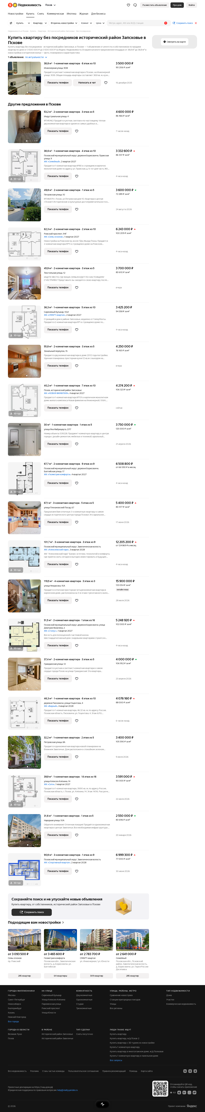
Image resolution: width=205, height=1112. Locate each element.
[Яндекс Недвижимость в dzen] (190, 1071)
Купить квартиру (118, 1034)
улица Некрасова (52, 586)
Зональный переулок (54, 351)
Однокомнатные (84, 999)
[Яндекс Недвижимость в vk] (185, 1071)
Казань (11, 1012)
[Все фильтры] (11, 23)
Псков (47, 390)
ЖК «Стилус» (50, 631)
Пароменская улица (51, 1004)
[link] (191, 5)
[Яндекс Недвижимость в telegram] (195, 1071)
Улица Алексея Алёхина (53, 999)
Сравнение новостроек (121, 995)
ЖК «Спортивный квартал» (57, 862)
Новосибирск (14, 1004)
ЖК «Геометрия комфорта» (57, 474)
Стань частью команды (53, 1071)
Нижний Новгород (17, 1017)
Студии (79, 1004)
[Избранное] (128, 5)
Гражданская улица (53, 664)
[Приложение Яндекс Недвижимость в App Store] (179, 1092)
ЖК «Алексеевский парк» (56, 549)
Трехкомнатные (84, 1008)
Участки (170, 999)
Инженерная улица (53, 68)
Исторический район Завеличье (57, 1038)
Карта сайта (146, 1071)
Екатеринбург (15, 1008)
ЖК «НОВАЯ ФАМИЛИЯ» (56, 393)
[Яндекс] (192, 1106)
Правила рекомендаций (114, 1071)
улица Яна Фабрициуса (55, 429)
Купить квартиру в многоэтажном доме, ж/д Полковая (136, 1051)
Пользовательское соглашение (83, 1071)
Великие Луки (15, 1034)
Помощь (133, 1071)
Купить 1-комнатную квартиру (125, 1047)
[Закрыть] (196, 23)
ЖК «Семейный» (52, 161)
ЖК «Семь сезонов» (53, 237)
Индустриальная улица (55, 116)
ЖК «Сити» (49, 784)
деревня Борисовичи (88, 155)
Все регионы (116, 1008)
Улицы (113, 1004)
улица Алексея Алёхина (55, 781)
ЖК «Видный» (50, 706)
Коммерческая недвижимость (181, 1004)
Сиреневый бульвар (54, 312)
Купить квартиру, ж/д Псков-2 (124, 1038)
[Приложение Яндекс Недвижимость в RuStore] (194, 1092)
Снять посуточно (84, 1034)
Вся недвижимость (17, 1071)
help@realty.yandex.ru (67, 1090)
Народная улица (52, 820)
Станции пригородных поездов (125, 999)
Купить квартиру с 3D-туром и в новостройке (132, 1043)
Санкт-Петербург (16, 999)
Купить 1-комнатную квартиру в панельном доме (134, 1056)
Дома (169, 995)
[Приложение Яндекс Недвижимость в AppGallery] (189, 1092)
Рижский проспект (53, 234)
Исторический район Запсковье (57, 1034)
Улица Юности (49, 1012)
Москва (11, 995)
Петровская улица (53, 194)
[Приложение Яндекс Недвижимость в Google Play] (184, 1092)
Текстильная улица (53, 273)
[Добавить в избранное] (105, 82)
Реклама (34, 1071)
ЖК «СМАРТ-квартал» (54, 315)
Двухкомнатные (84, 995)
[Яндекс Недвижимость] (24, 5)
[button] (135, 5)
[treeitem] (16, 13)
